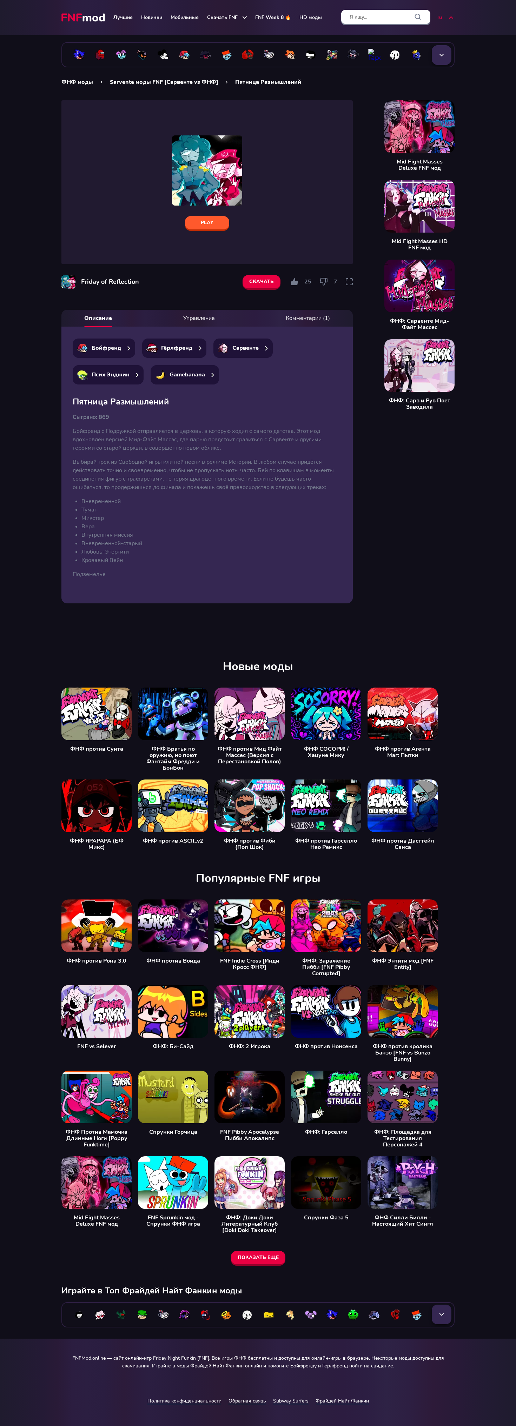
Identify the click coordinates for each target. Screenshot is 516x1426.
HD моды (310, 17)
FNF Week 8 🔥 (273, 17)
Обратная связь (247, 1401)
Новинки (151, 17)
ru (439, 17)
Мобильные (185, 17)
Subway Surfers (291, 1401)
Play (207, 222)
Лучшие (123, 17)
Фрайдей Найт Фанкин (342, 1401)
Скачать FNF (222, 17)
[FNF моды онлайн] (83, 17)
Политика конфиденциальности (184, 1401)
